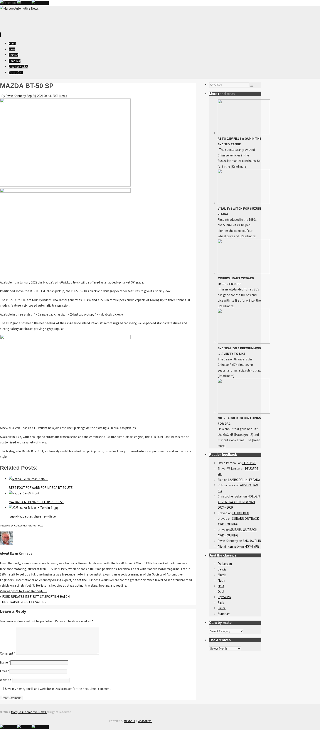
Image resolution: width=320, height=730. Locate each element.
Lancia (222, 569)
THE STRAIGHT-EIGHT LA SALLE (23, 602)
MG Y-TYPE (251, 546)
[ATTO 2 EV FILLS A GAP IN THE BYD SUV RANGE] (244, 133)
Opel (221, 591)
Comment (7, 653)
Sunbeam (224, 614)
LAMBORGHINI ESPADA (244, 480)
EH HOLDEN (240, 513)
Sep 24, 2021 (35, 96)
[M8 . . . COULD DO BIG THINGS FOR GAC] (244, 412)
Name (5, 662)
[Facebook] (8, 3)
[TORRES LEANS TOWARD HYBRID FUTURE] (244, 273)
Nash (221, 580)
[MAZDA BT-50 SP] (65, 185)
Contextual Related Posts (28, 525)
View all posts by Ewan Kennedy (23, 591)
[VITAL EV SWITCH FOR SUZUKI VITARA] (244, 203)
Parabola (129, 721)
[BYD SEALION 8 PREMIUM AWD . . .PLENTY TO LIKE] (244, 342)
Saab (221, 603)
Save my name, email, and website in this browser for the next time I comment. (58, 689)
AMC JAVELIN (252, 541)
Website (5, 680)
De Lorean (225, 564)
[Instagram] (40, 3)
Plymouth (224, 597)
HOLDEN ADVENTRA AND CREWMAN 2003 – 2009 (239, 501)
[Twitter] (24, 3)
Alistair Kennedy (229, 546)
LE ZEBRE (249, 463)
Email (4, 671)
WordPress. (145, 721)
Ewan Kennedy (16, 96)
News (63, 96)
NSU (221, 586)
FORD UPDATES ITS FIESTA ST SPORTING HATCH (35, 596)
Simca (222, 608)
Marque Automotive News (29, 712)
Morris (222, 575)
